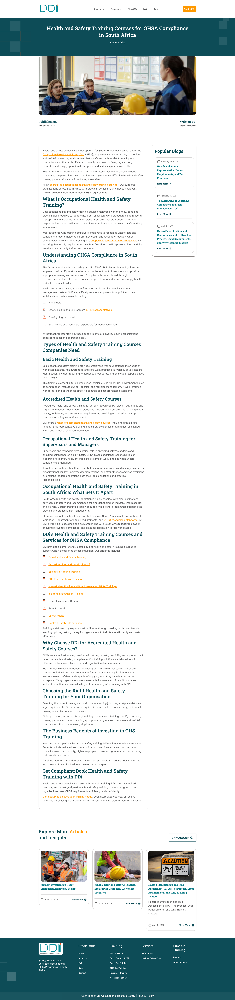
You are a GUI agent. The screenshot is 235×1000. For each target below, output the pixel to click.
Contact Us (189, 9)
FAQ (145, 9)
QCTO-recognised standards (121, 520)
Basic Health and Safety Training (67, 557)
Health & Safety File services (65, 623)
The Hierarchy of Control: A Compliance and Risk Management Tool (173, 204)
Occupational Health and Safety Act (63, 154)
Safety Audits (56, 615)
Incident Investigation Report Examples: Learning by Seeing (58, 886)
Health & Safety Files (151, 958)
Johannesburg (180, 962)
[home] (49, 9)
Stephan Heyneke (188, 125)
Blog (155, 9)
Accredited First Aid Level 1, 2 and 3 (69, 564)
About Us (132, 9)
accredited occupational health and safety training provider (84, 184)
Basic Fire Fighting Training (64, 571)
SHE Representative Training (65, 579)
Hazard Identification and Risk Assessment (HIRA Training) (82, 586)
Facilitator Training (118, 973)
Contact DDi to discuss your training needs (67, 796)
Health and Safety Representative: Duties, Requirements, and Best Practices (170, 172)
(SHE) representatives (99, 309)
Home (113, 42)
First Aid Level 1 (117, 953)
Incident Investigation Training (65, 593)
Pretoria (177, 957)
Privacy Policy (146, 995)
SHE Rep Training (118, 968)
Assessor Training (118, 978)
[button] (99, 9)
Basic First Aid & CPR (119, 958)
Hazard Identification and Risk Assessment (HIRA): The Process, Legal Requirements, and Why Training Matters (174, 236)
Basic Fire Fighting (118, 963)
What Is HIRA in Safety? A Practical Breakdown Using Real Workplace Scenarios (115, 888)
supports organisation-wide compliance (114, 240)
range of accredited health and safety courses (84, 422)
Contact (82, 973)
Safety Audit (147, 953)
